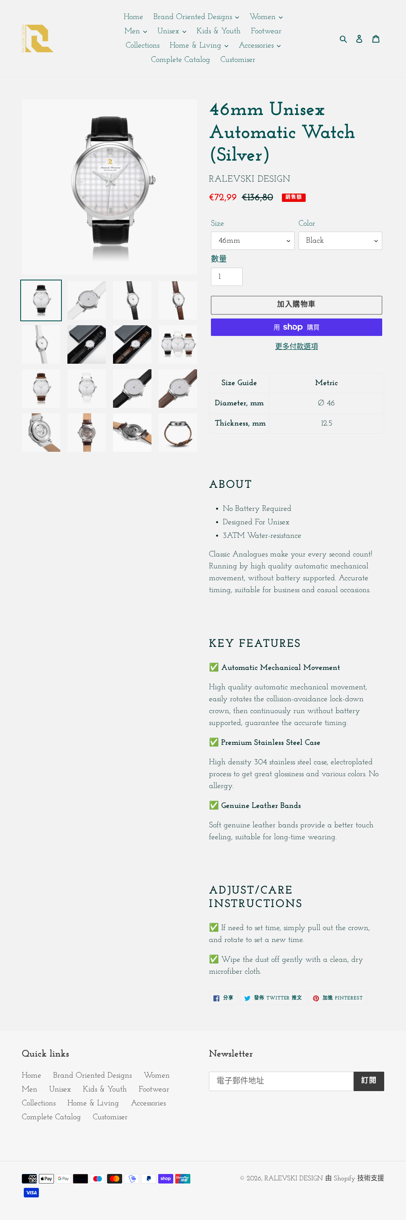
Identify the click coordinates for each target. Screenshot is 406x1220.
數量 (219, 260)
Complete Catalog (51, 1117)
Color (307, 224)
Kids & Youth (105, 1089)
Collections (39, 1103)
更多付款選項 (296, 347)
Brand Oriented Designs (92, 1076)
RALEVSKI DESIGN (293, 1178)
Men (29, 1089)
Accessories (148, 1103)
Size (217, 224)
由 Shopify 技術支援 (354, 1178)
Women (157, 1076)
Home (31, 1076)
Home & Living (93, 1103)
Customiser (110, 1117)
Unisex (60, 1089)
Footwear (154, 1089)
